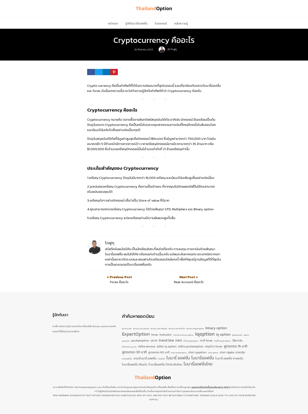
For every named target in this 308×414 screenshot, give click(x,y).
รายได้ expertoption (222, 340)
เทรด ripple (227, 352)
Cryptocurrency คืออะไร (154, 40)
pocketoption (140, 340)
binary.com (127, 328)
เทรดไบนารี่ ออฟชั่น (145, 358)
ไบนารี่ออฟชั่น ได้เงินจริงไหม (165, 364)
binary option (216, 328)
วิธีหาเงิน (237, 340)
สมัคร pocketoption (191, 346)
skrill (154, 340)
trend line (166, 340)
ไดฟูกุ (109, 243)
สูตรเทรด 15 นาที (235, 346)
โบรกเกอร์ (161, 23)
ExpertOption (136, 334)
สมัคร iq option (167, 346)
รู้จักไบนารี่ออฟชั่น (136, 23)
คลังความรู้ (181, 23)
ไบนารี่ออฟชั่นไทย (198, 364)
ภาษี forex (206, 340)
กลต (178, 340)
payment (126, 340)
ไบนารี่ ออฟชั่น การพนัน (229, 358)
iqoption (205, 334)
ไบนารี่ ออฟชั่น (178, 358)
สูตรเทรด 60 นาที (159, 352)
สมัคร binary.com (129, 346)
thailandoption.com (91, 387)
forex (154, 334)
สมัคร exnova (146, 346)
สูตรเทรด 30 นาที (134, 352)
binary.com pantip (141, 328)
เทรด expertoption (179, 352)
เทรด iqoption (197, 352)
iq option (223, 334)
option (246, 334)
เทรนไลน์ (161, 358)
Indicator (166, 334)
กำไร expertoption (191, 340)
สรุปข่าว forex (213, 346)
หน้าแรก (113, 23)
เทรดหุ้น (240, 352)
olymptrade (237, 334)
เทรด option (213, 352)
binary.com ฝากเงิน (177, 328)
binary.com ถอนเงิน (159, 328)
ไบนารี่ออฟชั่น (202, 358)
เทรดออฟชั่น (127, 358)
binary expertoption (195, 328)
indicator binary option (183, 334)
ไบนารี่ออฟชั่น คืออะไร (134, 364)
